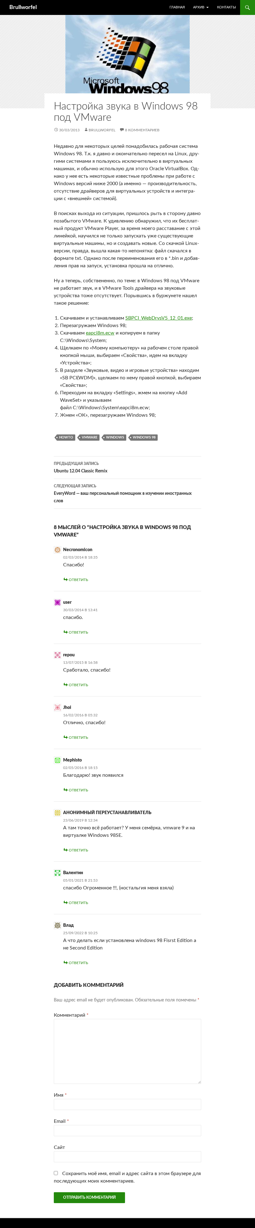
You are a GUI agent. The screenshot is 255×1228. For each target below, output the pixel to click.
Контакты (226, 7)
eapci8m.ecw (100, 332)
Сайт (59, 1147)
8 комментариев (142, 130)
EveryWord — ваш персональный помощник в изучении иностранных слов (123, 493)
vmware (89, 437)
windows (115, 437)
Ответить (78, 580)
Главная (177, 7)
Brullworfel (23, 7)
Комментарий (71, 1015)
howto (66, 437)
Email (61, 1121)
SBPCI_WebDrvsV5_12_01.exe (158, 318)
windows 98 (144, 437)
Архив (198, 7)
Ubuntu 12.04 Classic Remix (80, 467)
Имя (60, 1095)
